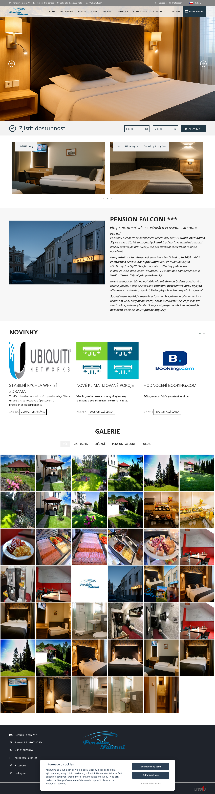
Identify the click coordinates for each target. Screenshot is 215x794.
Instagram (177, 3)
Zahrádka (122, 11)
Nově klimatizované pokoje (105, 385)
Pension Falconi (123, 444)
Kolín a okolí (140, 11)
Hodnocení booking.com (170, 385)
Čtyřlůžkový (125, 146)
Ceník (94, 11)
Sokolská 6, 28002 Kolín (28, 743)
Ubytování (66, 11)
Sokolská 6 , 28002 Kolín (70, 3)
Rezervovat (195, 11)
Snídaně (107, 11)
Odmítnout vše (151, 775)
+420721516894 (95, 3)
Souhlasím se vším (151, 766)
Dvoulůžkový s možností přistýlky (43, 146)
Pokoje (82, 11)
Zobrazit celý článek (33, 411)
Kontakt (158, 11)
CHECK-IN (175, 11)
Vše (65, 444)
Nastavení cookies (151, 783)
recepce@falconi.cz (45, 3)
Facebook (162, 3)
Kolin (52, 11)
